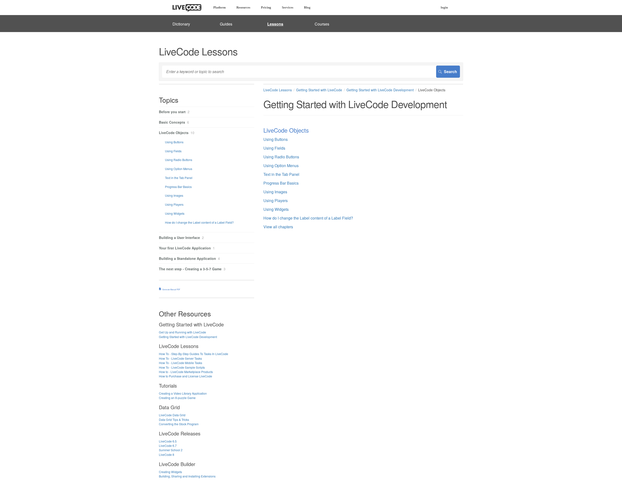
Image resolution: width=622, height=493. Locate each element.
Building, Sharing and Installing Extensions (187, 476)
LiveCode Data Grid (172, 415)
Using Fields (274, 148)
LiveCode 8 (166, 454)
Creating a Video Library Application (183, 393)
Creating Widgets (170, 472)
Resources (243, 7)
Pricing (266, 7)
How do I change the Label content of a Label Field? (308, 218)
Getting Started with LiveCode (319, 89)
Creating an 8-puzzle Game (177, 398)
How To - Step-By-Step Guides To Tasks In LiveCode (193, 354)
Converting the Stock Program (179, 424)
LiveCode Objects (286, 130)
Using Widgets (276, 209)
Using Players (275, 200)
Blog (307, 7)
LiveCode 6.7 (168, 445)
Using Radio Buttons (281, 157)
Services (287, 7)
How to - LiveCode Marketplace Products (186, 372)
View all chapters (278, 227)
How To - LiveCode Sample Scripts (182, 367)
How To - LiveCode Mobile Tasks (180, 363)
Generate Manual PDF (171, 289)
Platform (219, 7)
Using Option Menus (281, 165)
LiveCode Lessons (277, 89)
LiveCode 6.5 (168, 441)
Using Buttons (275, 139)
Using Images (275, 192)
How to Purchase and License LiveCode (185, 376)
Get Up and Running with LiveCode (182, 332)
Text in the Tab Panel (281, 174)
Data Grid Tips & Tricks (174, 419)
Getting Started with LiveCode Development (380, 89)
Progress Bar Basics (281, 183)
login (444, 7)
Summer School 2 (170, 450)
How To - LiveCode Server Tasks (180, 358)
